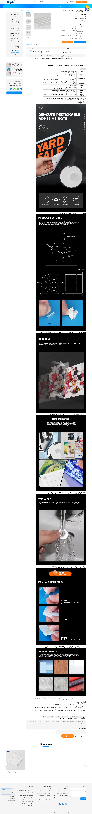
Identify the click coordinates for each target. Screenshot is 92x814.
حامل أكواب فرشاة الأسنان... (14, 35)
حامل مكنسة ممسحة (15, 38)
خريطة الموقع (12, 796)
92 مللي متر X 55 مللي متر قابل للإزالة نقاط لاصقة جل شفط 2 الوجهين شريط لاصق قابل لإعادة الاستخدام (15, 772)
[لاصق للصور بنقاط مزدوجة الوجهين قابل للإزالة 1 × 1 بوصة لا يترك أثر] (8, 69)
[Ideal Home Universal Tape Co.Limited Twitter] (66, 804)
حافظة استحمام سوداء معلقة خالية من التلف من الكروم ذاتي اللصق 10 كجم (44, 801)
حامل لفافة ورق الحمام (15, 19)
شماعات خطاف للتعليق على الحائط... (14, 41)
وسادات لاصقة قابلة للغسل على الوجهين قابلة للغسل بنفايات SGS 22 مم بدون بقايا (17, 64)
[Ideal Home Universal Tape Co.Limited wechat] (14, 89)
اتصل (14, 92)
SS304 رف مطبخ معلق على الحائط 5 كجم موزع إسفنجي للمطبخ (44, 789)
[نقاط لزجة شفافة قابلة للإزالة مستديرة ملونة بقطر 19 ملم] (76, 759)
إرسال (67, 736)
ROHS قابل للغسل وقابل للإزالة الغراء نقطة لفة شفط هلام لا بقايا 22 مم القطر (36, 772)
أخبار (14, 794)
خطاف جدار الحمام (16, 30)
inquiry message (82, 728)
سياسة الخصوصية (11, 800)
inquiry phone (83, 736)
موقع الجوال (12, 798)
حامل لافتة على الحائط (15, 44)
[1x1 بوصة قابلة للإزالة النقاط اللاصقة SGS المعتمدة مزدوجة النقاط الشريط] (42, 21)
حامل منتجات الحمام (16, 14)
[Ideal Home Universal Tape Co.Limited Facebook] (63, 804)
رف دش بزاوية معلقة (15, 33)
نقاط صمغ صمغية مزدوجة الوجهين (61, 716)
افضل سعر (80, 42)
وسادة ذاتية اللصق (16, 54)
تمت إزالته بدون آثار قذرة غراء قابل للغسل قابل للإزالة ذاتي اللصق (17, 73)
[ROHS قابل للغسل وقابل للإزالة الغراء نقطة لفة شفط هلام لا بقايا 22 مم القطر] (36, 759)
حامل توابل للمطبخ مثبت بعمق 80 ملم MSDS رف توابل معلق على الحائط (44, 795)
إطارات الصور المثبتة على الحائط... (15, 47)
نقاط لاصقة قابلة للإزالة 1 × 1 (48, 716)
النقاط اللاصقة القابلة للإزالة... (14, 52)
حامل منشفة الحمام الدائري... (16, 25)
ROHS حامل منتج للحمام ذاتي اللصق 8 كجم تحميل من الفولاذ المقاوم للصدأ (27, 803)
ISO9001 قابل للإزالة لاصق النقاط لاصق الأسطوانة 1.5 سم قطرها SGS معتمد (56, 772)
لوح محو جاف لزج (16, 50)
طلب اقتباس (81, 1)
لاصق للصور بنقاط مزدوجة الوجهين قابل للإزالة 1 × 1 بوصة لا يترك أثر (17, 69)
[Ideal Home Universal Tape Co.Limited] (11, 2)
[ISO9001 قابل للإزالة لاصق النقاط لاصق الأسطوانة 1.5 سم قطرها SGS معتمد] (56, 759)
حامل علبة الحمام (16, 16)
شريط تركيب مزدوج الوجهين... (16, 22)
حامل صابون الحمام (16, 28)
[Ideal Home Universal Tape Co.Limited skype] (11, 89)
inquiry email (77, 736)
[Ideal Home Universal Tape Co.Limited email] (21, 89)
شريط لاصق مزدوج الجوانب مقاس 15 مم (78, 716)
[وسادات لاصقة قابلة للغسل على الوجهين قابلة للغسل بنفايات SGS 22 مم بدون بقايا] (8, 65)
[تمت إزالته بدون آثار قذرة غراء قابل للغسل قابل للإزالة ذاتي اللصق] (8, 74)
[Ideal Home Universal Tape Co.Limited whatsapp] (18, 89)
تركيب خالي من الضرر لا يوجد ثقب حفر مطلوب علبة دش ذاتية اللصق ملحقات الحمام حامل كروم (26, 797)
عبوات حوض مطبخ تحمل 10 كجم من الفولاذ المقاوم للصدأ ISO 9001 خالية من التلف (26, 790)
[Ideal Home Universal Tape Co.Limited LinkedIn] (60, 804)
